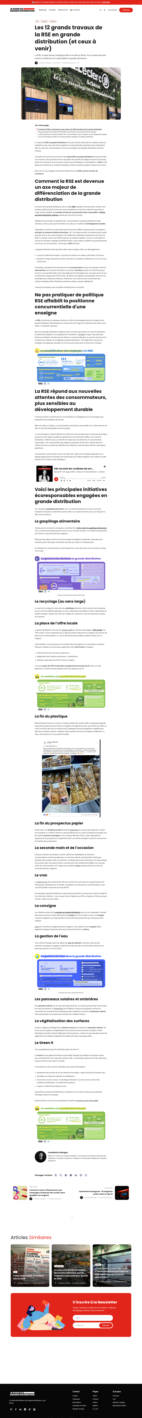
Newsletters (77, 1402)
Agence (95, 1406)
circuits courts (67, 630)
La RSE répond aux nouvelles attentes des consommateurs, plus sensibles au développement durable (72, 134)
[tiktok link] (30, 1409)
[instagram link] (25, 1409)
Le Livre (95, 1409)
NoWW (93, 927)
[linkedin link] (20, 1409)
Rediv (78, 866)
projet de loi (58, 1009)
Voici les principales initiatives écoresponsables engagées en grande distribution (65, 137)
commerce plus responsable (87, 1101)
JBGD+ (95, 1396)
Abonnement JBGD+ (119, 1406)
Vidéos (95, 1402)
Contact (75, 1396)
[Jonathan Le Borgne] (36, 62)
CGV (114, 1399)
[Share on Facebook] (60, 1175)
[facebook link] (16, 1409)
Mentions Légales (119, 1402)
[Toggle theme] (105, 10)
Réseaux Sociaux (78, 1409)
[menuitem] (43, 10)
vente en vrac (42, 882)
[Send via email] (81, 1175)
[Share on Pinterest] (66, 1175)
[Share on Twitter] (55, 1175)
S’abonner (126, 10)
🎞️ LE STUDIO (75, 10)
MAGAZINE (43, 10)
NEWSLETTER (63, 10)
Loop (37, 927)
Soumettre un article (79, 1406)
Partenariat (76, 1399)
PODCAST (52, 10)
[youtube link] (34, 1409)
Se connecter (112, 10)
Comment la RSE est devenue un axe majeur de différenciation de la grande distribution (70, 129)
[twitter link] (11, 1409)
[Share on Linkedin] (76, 1175)
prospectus (74, 830)
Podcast (95, 1399)
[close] (139, 2)
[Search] (100, 10)
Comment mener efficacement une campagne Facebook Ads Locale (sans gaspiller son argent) (47, 1192)
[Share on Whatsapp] (71, 1175)
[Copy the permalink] (86, 1175)
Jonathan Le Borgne (45, 63)
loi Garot (81, 334)
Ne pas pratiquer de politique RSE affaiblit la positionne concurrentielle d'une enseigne (67, 132)
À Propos (116, 1396)
